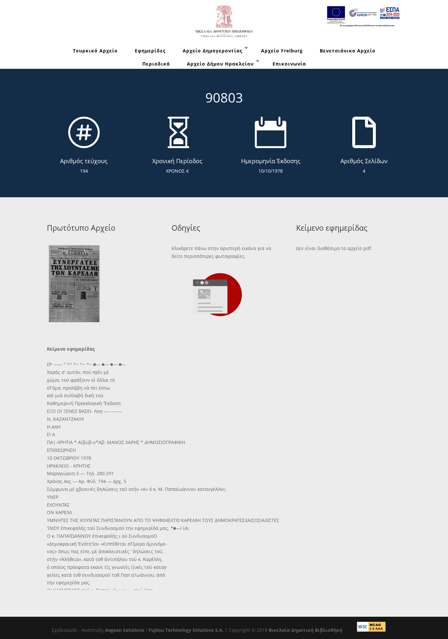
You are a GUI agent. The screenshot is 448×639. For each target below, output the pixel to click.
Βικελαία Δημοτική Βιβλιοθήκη (305, 630)
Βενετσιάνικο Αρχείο (348, 51)
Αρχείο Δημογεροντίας (212, 51)
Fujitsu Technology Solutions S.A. (186, 630)
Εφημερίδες (150, 51)
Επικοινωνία (289, 64)
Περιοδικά (156, 64)
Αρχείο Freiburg (282, 51)
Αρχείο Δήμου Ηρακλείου (220, 64)
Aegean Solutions (124, 630)
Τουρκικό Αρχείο (95, 51)
